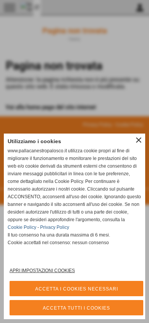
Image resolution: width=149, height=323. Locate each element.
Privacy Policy (54, 227)
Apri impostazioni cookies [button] (42, 270)
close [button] (138, 140)
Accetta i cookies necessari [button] (76, 289)
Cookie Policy (22, 227)
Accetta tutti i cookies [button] (76, 308)
